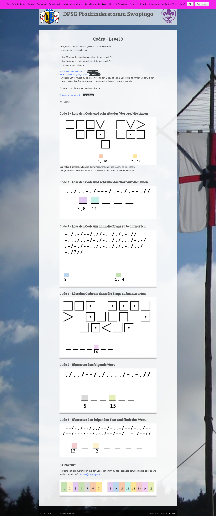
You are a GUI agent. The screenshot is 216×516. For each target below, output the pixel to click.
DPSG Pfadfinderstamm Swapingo (108, 14)
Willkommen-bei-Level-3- (70, 95)
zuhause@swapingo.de (89, 474)
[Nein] (212, 4)
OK (190, 4)
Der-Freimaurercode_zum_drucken (73, 74)
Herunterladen (93, 71)
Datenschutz (202, 4)
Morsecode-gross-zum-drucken (73, 71)
